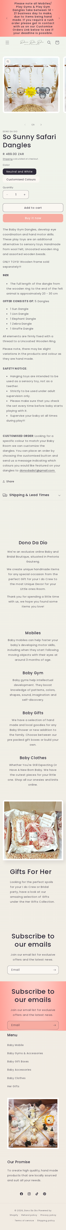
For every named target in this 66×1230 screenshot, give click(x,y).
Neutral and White (19, 171)
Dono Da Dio (31, 1210)
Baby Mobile (15, 1045)
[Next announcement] (59, 18)
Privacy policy (48, 1215)
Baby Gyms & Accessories (25, 1053)
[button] (7, 43)
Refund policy (29, 1215)
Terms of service (24, 1220)
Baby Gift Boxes (18, 1061)
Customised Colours (21, 179)
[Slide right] (41, 125)
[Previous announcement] (7, 18)
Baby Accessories (19, 1070)
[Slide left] (25, 125)
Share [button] (10, 481)
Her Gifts (13, 1086)
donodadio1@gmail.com (38, 470)
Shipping (8, 159)
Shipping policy (46, 1220)
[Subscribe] (54, 970)
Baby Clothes (16, 1078)
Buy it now (33, 218)
